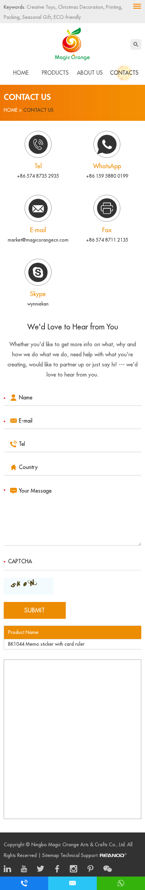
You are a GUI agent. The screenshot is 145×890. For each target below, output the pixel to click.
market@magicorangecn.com (38, 240)
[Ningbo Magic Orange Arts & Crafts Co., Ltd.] (72, 42)
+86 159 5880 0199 (107, 176)
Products (55, 73)
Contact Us (38, 110)
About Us (90, 73)
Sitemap (50, 855)
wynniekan (38, 303)
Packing (12, 17)
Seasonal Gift (36, 17)
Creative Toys (41, 7)
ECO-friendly (66, 17)
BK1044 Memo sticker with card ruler (46, 644)
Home (21, 73)
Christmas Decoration (80, 7)
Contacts (124, 73)
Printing (113, 7)
